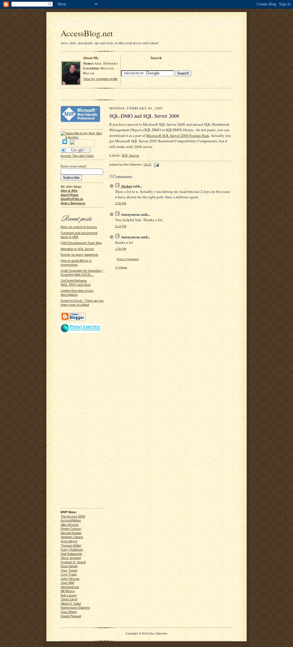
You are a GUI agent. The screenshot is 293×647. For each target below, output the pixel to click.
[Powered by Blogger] (73, 319)
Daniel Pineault (71, 616)
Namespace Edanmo (75, 607)
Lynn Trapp (69, 574)
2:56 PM (120, 203)
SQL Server (130, 155)
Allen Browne (70, 524)
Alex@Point (69, 195)
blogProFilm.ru (72, 199)
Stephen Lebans (72, 537)
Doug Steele (69, 566)
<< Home (121, 267)
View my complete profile (100, 79)
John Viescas (70, 578)
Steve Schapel (71, 558)
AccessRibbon (71, 520)
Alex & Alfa (69, 190)
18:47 (148, 164)
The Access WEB (73, 516)
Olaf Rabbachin (71, 554)
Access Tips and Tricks (77, 155)
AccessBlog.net (87, 33)
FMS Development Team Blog (81, 243)
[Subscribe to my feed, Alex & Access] (82, 133)
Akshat (126, 186)
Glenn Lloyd (69, 599)
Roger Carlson (71, 528)
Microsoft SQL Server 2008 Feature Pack (177, 135)
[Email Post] (156, 164)
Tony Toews (69, 570)
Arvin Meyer (69, 541)
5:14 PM (120, 226)
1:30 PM (120, 248)
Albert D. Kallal (71, 603)
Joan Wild (67, 582)
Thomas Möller (71, 545)
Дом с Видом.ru (73, 203)
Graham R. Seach (73, 562)
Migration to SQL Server (77, 249)
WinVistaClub (70, 587)
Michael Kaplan (71, 533)
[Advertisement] (146, 20)
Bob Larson (69, 595)
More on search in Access (79, 227)
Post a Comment (128, 259)
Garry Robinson (72, 549)
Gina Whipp (69, 612)
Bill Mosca (68, 591)
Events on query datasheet (79, 254)
